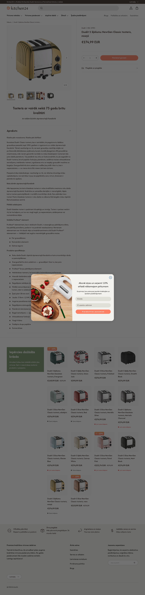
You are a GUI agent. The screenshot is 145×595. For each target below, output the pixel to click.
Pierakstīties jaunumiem (93, 312)
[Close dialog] (110, 277)
